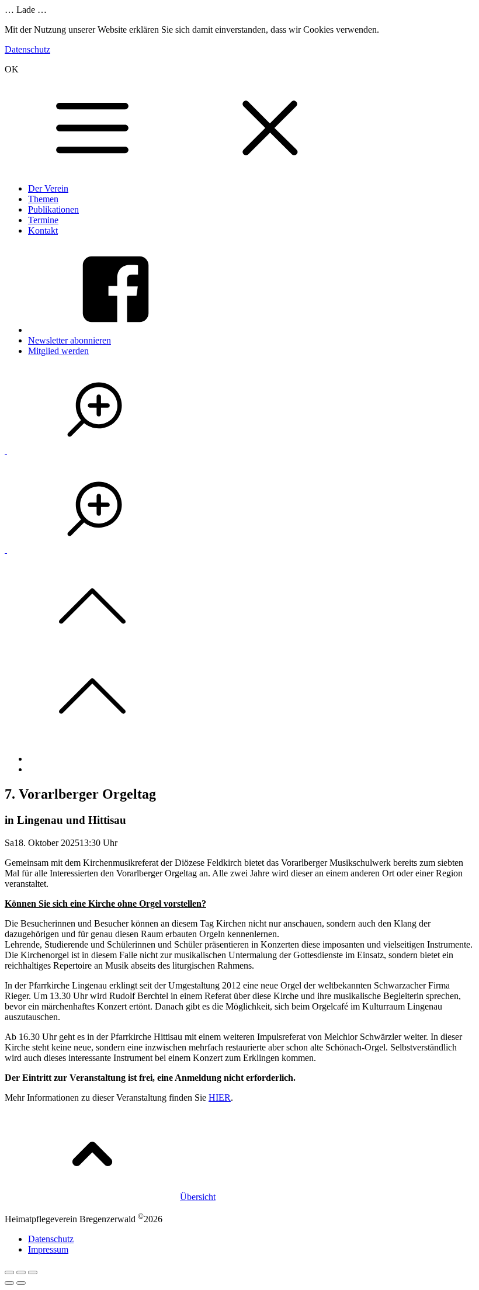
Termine (43, 220)
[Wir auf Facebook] (115, 330)
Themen (43, 199)
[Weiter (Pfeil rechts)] (21, 1283)
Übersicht (198, 1197)
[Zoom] (32, 1272)
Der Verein (48, 188)
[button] (94, 450)
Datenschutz (27, 49)
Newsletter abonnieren (69, 340)
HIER (220, 1097)
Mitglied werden (58, 351)
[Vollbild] (21, 1272)
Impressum (48, 1249)
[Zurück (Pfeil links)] (9, 1283)
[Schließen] (9, 1272)
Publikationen (53, 209)
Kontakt (43, 230)
